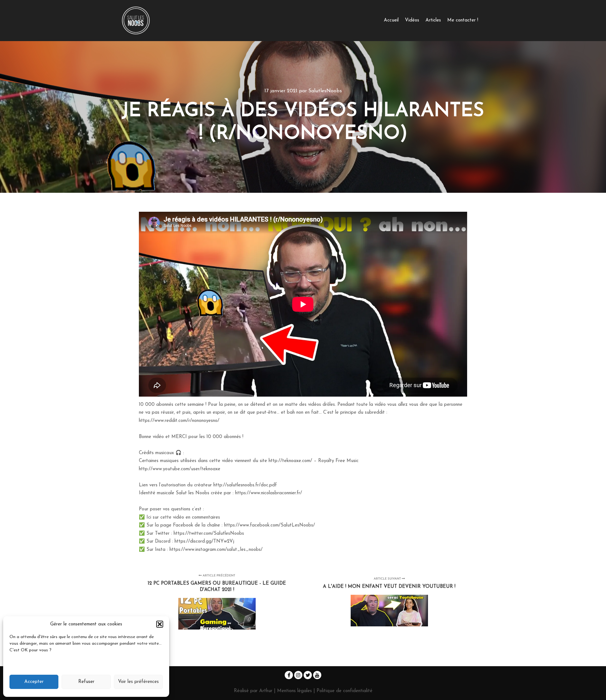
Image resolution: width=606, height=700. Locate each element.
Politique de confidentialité (344, 691)
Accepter (34, 681)
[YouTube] (317, 675)
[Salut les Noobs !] (136, 20)
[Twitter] (308, 675)
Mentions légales (295, 691)
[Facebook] (289, 675)
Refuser (86, 681)
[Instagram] (298, 675)
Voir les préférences (138, 681)
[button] (160, 624)
